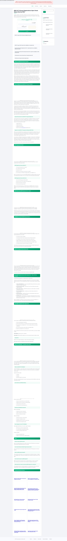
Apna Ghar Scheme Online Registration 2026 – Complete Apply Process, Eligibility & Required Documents (26, 48)
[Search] (44, 12)
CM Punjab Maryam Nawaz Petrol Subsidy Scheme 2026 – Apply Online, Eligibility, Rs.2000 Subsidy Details (27, 52)
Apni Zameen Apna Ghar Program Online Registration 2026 (33, 531)
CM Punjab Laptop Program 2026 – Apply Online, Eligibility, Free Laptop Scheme (33, 521)
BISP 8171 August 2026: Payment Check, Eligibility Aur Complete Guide (24, 45)
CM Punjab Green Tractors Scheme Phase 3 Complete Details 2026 (24, 55)
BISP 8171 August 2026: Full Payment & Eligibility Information (23, 35)
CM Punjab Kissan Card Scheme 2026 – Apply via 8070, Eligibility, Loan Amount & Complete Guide (34, 510)
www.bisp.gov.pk (23, 127)
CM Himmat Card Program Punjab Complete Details (33, 499)
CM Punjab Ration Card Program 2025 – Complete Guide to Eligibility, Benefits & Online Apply (20, 532)
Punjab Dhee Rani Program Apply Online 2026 (20, 510)
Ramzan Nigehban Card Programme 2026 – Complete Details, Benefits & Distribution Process (19, 521)
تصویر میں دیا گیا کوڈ (24, 26)
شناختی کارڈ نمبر (34, 22)
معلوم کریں (27, 31)
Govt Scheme (44, 43)
